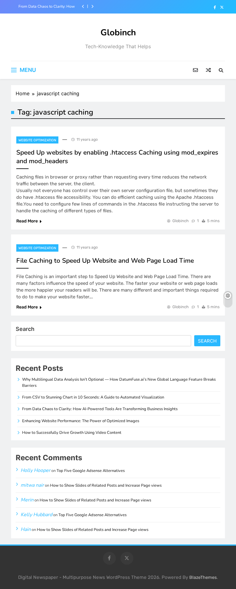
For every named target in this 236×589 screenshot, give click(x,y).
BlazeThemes (203, 577)
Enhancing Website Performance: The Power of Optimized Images (80, 421)
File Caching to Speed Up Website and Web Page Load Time (105, 260)
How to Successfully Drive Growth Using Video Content (71, 432)
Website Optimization (37, 140)
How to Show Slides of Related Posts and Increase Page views (106, 485)
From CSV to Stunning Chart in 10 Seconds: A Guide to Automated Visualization (93, 397)
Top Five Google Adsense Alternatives (91, 470)
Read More (27, 221)
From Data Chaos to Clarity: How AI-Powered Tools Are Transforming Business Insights (46, 6)
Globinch (118, 32)
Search (25, 329)
